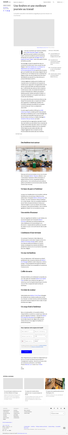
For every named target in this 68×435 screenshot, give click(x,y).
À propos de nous (6, 413)
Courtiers (15, 410)
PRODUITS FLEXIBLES (7, 5)
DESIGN (22, 368)
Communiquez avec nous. (22, 433)
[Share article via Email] (9, 10)
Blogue (4, 419)
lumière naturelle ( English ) (32, 52)
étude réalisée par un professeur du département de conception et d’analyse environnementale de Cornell (33, 68)
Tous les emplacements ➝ (7, 422)
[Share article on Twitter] (3, 10)
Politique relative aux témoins (41, 426)
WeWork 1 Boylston (33, 176)
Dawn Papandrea (5, 7)
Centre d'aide (27, 413)
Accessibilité (58, 426)
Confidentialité (27, 426)
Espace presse (6, 417)
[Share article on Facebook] (5, 10)
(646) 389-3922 (6, 425)
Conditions (33, 426)
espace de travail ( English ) (27, 59)
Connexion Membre (28, 411)
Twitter (40, 364)
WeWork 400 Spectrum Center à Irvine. (43, 47)
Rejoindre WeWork (47, 2)
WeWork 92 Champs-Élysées (28, 241)
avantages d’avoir (38, 57)
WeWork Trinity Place (35, 295)
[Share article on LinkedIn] (7, 10)
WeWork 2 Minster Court (39, 197)
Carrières (5, 416)
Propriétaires (16, 411)
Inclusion (5, 414)
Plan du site (26, 427)
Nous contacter (27, 410)
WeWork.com (60, 2)
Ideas (9, 2)
